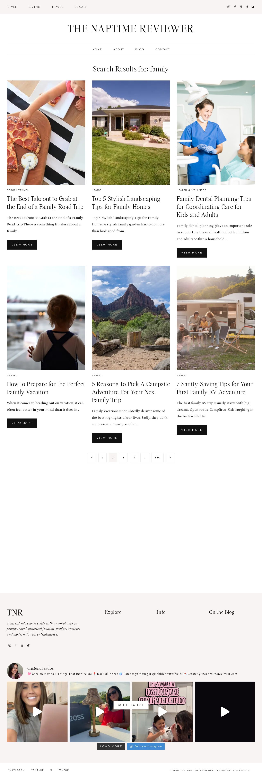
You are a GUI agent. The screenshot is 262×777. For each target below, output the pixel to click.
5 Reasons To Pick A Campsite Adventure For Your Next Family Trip (131, 392)
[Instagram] (229, 7)
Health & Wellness (191, 190)
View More (24, 246)
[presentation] (46, 132)
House (97, 190)
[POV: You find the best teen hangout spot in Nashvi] (225, 712)
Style (12, 7)
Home (97, 49)
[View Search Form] (253, 7)
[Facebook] (235, 7)
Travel (57, 7)
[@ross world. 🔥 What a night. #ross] (100, 712)
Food (11, 190)
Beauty (81, 7)
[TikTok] (28, 645)
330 (157, 457)
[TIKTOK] (247, 7)
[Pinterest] (241, 7)
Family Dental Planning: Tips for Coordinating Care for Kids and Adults (214, 207)
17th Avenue (241, 770)
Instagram (16, 770)
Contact (162, 49)
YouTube (37, 770)
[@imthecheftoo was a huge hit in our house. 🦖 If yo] (162, 712)
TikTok (64, 770)
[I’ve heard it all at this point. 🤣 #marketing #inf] (37, 712)
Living (34, 7)
